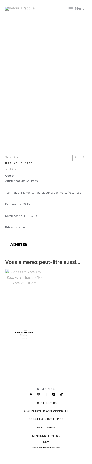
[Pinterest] (30, 394)
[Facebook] (46, 394)
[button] (7, 234)
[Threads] (53, 394)
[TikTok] (61, 394)
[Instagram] (38, 394)
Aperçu (24, 323)
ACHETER (18, 244)
